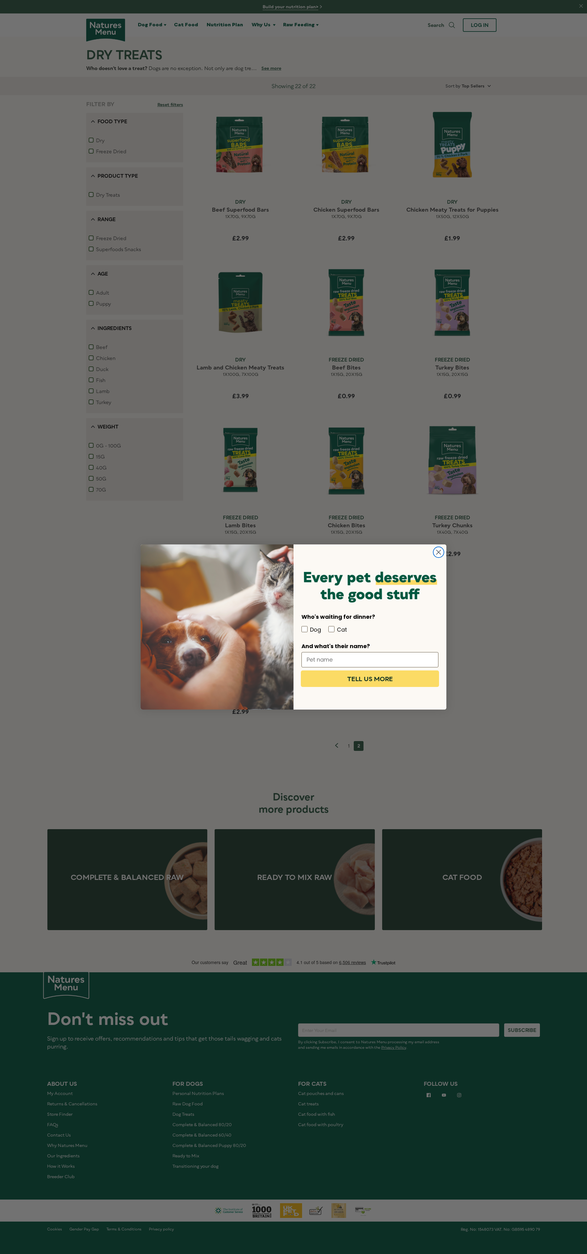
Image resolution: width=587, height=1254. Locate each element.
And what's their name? (335, 646)
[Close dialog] (438, 552)
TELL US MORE (370, 678)
